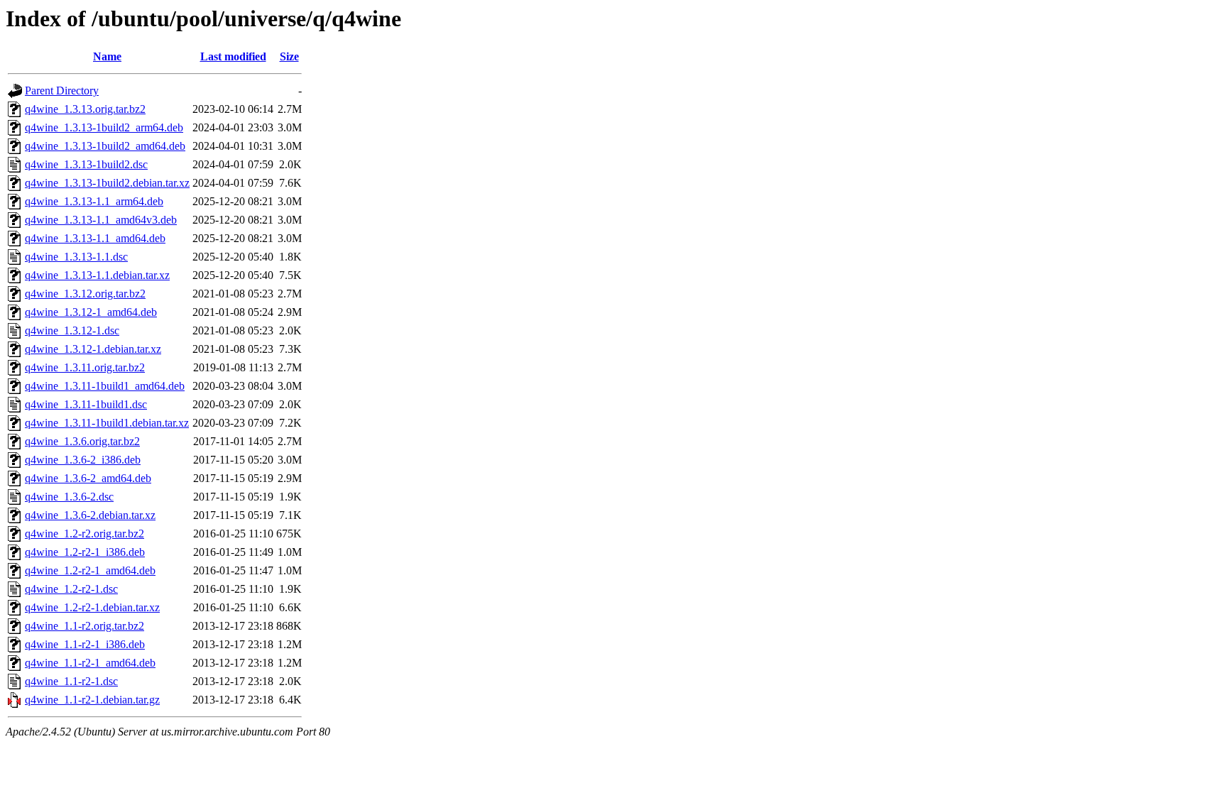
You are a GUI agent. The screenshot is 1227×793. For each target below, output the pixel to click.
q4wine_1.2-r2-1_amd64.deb (90, 570)
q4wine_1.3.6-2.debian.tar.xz (90, 515)
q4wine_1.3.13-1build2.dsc (86, 164)
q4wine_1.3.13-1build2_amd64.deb (105, 146)
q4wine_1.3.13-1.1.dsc (76, 257)
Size (289, 56)
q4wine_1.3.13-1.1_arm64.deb (94, 201)
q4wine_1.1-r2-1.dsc (71, 681)
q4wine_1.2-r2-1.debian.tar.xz (92, 607)
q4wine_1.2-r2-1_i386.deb (85, 552)
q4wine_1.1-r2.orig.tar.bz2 (84, 626)
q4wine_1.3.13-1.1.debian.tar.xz (97, 275)
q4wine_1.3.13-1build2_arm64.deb (104, 127)
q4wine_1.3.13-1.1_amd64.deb (95, 238)
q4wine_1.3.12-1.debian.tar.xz (93, 349)
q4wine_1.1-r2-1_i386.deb (85, 644)
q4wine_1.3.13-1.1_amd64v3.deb (101, 220)
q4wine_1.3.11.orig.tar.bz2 (85, 367)
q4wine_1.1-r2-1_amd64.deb (90, 663)
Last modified (233, 56)
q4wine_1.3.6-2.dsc (69, 497)
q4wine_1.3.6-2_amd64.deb (88, 478)
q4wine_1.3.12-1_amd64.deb (91, 312)
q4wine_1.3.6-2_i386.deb (83, 460)
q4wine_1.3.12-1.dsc (72, 330)
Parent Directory (62, 90)
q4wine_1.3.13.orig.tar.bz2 (85, 109)
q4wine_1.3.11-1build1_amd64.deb (105, 386)
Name (107, 56)
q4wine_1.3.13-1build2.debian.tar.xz (107, 183)
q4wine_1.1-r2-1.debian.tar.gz (92, 700)
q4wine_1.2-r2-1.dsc (71, 589)
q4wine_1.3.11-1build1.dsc (86, 404)
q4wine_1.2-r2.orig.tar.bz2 (84, 533)
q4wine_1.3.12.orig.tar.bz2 (85, 294)
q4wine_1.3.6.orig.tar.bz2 (82, 441)
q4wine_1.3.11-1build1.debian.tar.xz (107, 423)
